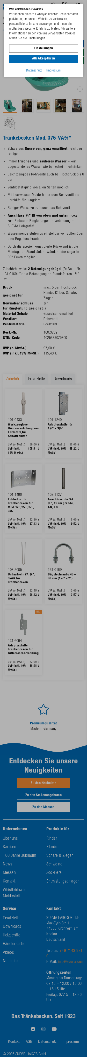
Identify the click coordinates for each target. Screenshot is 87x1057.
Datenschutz (34, 70)
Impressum (53, 70)
